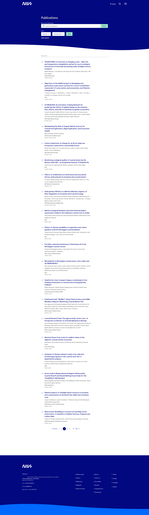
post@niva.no (28, 486)
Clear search (45, 38)
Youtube (115, 478)
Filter (69, 34)
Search (104, 26)
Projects (78, 478)
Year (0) (45, 34)
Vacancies (96, 485)
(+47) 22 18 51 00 (29, 483)
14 (73, 428)
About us (96, 474)
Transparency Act (98, 488)
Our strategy (97, 481)
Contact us (97, 478)
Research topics (80, 474)
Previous (55, 428)
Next (77, 428)
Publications (79, 481)
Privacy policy (97, 492)
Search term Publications (47, 23)
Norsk (114, 4)
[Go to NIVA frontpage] (64, 4)
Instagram (115, 482)
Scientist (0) (57, 34)
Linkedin (115, 486)
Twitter (114, 474)
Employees (78, 485)
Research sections (80, 488)
